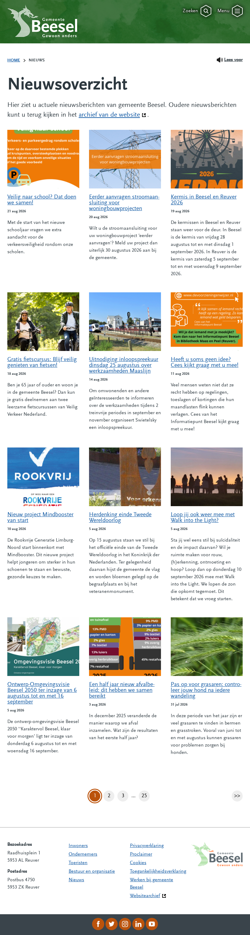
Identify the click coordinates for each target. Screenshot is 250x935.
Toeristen (78, 862)
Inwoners (78, 845)
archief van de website (112, 115)
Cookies (138, 862)
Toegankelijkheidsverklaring (158, 871)
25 (145, 797)
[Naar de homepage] (42, 21)
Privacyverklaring (147, 845)
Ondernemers (83, 854)
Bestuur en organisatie (92, 871)
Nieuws (76, 880)
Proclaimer (141, 854)
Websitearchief (145, 895)
